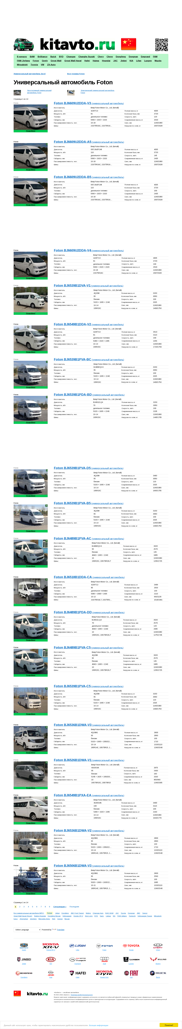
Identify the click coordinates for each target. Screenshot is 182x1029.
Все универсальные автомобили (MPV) (29, 913)
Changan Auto (98, 913)
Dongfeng (121, 56)
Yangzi (144, 913)
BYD (61, 56)
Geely (45, 61)
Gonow (60, 919)
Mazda (158, 61)
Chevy (110, 56)
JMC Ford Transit (77, 913)
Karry (102, 916)
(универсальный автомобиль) (89, 103)
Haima (96, 61)
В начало (22, 56)
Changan (70, 56)
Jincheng (33, 919)
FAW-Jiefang (23, 61)
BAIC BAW (109, 913)
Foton (36, 61)
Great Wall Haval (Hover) (23, 916)
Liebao (108, 916)
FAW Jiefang (122, 916)
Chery (101, 56)
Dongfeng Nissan (54, 916)
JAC (115, 61)
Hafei (87, 61)
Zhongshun (24, 919)
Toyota (34, 65)
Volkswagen (67, 916)
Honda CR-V (78, 916)
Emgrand (145, 56)
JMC (138, 913)
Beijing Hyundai (40, 916)
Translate (60, 930)
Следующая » (59, 907)
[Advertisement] (88, 18)
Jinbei (123, 61)
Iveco (16, 919)
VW (42, 65)
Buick (53, 56)
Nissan (67, 919)
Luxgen (148, 61)
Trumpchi (132, 916)
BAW (32, 56)
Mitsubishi (22, 65)
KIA (131, 61)
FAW (155, 56)
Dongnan (133, 56)
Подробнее (30, 131)
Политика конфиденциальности (82, 995)
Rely (53, 919)
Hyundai (106, 61)
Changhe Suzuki (86, 56)
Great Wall (56, 61)
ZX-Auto (51, 65)
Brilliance (42, 56)
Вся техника (76, 74)
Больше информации (98, 1025)
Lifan (138, 61)
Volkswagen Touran (145, 916)
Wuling (88, 913)
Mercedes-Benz (44, 919)
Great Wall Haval (72, 61)
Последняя (74, 907)
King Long (88, 916)
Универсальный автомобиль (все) (30, 74)
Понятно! (169, 1025)
